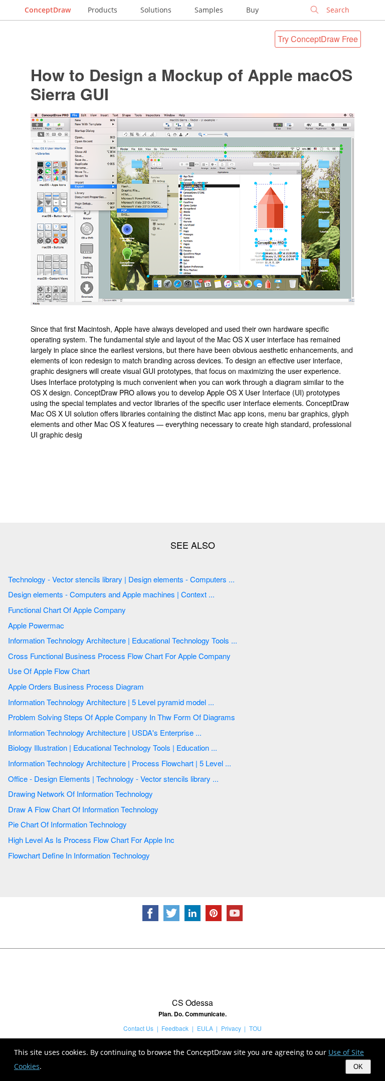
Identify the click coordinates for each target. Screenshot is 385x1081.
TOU (255, 1028)
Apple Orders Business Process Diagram (76, 686)
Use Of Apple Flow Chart (49, 671)
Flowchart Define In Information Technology (79, 855)
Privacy (231, 1028)
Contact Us (138, 1028)
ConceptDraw (48, 10)
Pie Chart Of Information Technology (67, 824)
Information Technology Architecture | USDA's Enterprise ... (105, 732)
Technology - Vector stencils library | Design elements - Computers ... (121, 579)
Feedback (174, 1028)
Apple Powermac (36, 625)
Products (102, 10)
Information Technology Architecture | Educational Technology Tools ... (122, 640)
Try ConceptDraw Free (318, 39)
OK (358, 1066)
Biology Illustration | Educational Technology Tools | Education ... (112, 747)
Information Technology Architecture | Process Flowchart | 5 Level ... (119, 763)
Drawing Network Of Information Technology (80, 793)
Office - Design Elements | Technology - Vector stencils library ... (113, 778)
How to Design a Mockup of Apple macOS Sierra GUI (191, 84)
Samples (209, 10)
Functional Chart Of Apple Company (67, 609)
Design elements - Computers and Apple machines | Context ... (111, 594)
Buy (252, 10)
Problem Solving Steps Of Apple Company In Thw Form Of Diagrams (121, 717)
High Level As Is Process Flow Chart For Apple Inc (91, 839)
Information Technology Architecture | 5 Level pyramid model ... (111, 702)
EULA (205, 1028)
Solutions (155, 10)
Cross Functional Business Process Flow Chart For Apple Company (119, 656)
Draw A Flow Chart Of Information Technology (83, 809)
